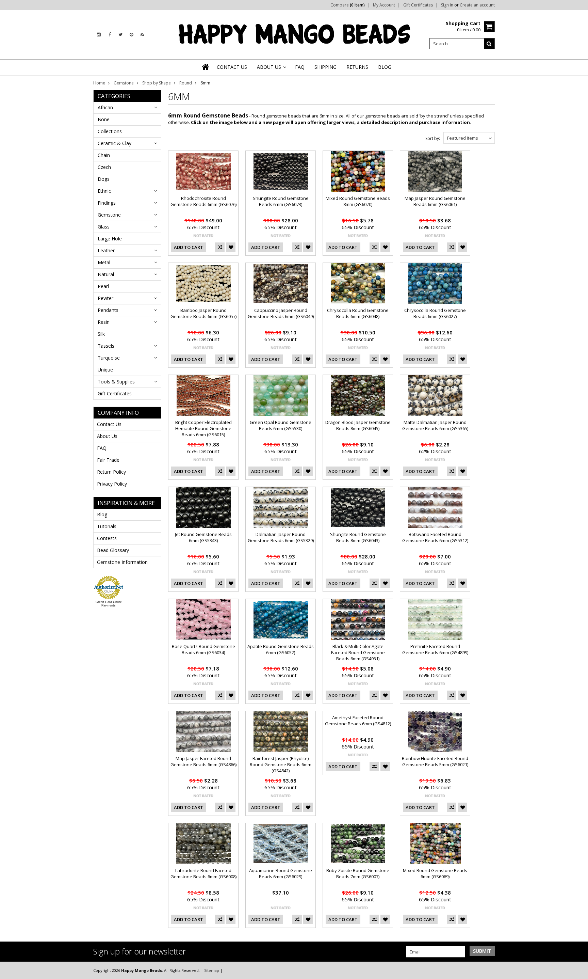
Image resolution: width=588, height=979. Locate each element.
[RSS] (142, 34)
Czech (104, 167)
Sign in (447, 5)
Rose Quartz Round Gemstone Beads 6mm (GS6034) (203, 649)
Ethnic (104, 191)
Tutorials (106, 526)
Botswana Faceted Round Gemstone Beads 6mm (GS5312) (435, 537)
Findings (107, 203)
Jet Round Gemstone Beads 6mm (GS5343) (203, 537)
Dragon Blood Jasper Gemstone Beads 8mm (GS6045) (358, 425)
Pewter (105, 298)
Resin (104, 322)
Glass (104, 226)
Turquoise (109, 357)
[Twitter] (120, 34)
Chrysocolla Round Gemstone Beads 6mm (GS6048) (358, 313)
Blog (102, 514)
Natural (106, 274)
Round (185, 83)
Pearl (103, 286)
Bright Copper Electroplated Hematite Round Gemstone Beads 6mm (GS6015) (203, 428)
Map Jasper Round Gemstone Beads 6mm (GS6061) (435, 201)
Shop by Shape (156, 83)
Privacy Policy (112, 483)
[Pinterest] (131, 34)
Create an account (477, 5)
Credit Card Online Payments (109, 603)
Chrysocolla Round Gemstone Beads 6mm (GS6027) (435, 313)
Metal (104, 262)
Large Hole (110, 238)
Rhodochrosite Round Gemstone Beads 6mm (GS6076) (203, 201)
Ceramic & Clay (114, 143)
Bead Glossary (113, 550)
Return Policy (111, 472)
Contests (107, 538)
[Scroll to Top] (578, 970)
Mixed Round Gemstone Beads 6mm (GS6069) (435, 873)
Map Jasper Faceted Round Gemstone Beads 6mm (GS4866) (203, 761)
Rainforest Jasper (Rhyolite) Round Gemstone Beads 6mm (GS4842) (280, 764)
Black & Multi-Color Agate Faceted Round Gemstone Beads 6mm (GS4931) (358, 652)
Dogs (104, 179)
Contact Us (109, 424)
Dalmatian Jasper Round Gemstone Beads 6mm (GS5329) (281, 537)
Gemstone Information (122, 562)
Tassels (106, 346)
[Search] (489, 43)
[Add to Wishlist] (230, 247)
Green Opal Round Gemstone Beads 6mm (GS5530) (280, 425)
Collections (110, 131)
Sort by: (432, 138)
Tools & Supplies (116, 381)
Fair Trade (108, 460)
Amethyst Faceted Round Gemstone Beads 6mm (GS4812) (358, 720)
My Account (384, 5)
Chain (104, 155)
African (105, 107)
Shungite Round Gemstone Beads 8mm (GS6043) (358, 537)
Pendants (108, 310)
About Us (107, 436)
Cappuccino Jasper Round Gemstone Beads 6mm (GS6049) (281, 313)
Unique (105, 369)
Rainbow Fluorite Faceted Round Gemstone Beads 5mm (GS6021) (435, 761)
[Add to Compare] (220, 247)
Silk (101, 334)
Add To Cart (188, 247)
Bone (104, 119)
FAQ (102, 448)
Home (99, 83)
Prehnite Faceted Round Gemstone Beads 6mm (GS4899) (435, 649)
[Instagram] (99, 34)
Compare (347, 5)
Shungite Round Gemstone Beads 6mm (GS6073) (281, 201)
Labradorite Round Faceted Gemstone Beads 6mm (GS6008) (203, 873)
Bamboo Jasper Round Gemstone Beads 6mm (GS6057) (203, 313)
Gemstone (124, 83)
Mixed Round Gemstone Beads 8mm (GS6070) (358, 201)
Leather (106, 250)
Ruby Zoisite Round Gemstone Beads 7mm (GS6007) (357, 873)
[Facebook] (110, 34)
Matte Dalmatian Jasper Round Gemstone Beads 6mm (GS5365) (435, 425)
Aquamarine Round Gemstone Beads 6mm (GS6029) (280, 873)
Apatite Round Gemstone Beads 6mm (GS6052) (280, 649)
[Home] (206, 67)
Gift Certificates (418, 5)
